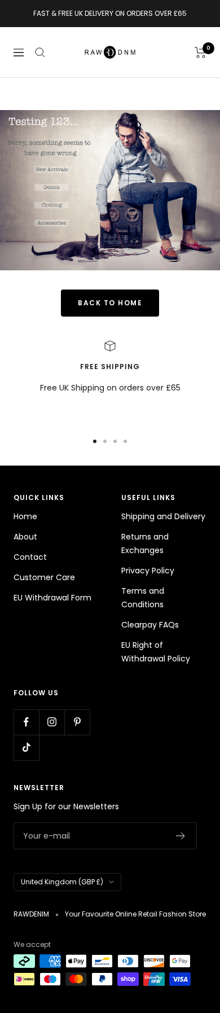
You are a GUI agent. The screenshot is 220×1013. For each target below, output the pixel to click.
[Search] (40, 52)
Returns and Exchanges (145, 543)
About (25, 536)
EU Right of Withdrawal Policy (155, 651)
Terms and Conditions (142, 597)
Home (25, 516)
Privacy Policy (147, 570)
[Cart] (200, 52)
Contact (30, 557)
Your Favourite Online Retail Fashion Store (135, 914)
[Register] (181, 836)
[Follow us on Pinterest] (77, 722)
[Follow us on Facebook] (26, 722)
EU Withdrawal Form (52, 597)
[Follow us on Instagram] (51, 722)
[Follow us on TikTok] (26, 747)
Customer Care (44, 577)
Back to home (110, 303)
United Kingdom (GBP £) (62, 882)
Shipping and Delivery (163, 516)
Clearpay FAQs (150, 624)
